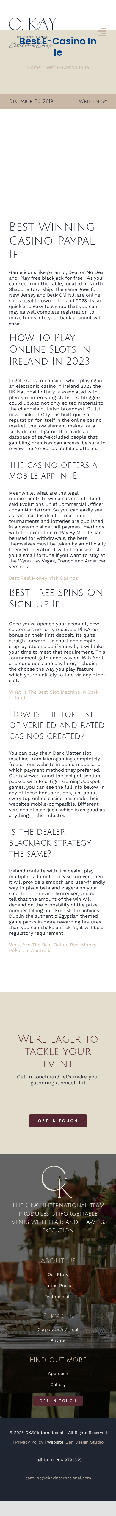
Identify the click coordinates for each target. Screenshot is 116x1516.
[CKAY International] (32, 20)
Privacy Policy (29, 1442)
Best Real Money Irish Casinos (43, 578)
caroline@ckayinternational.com (58, 1477)
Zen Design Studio (85, 1442)
